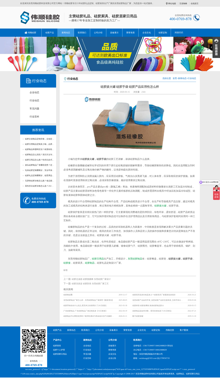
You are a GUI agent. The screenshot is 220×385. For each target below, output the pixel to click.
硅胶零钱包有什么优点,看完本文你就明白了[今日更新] (84, 305)
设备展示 (114, 33)
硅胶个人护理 (59, 350)
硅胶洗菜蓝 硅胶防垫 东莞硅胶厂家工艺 (90, 284)
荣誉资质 (130, 33)
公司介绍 (98, 33)
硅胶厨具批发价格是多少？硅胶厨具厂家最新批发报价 (154, 295)
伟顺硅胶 (32, 33)
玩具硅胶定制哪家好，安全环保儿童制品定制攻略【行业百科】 (39, 170)
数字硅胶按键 (137, 316)
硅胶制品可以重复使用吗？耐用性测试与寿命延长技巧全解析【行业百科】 (88, 316)
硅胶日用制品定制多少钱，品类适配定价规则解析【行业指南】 (39, 144)
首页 (175, 78)
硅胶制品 (90, 263)
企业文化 (146, 33)
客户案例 (184, 330)
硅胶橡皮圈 (67, 295)
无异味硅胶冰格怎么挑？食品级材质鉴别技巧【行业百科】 (39, 181)
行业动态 (34, 100)
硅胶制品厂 (112, 378)
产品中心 (57, 340)
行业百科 (34, 116)
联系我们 (82, 33)
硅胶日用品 (98, 258)
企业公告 (112, 358)
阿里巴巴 (179, 33)
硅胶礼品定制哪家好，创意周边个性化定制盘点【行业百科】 (39, 175)
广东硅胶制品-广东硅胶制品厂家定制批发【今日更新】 (85, 311)
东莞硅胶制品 (135, 258)
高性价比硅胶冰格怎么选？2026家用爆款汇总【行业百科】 (39, 186)
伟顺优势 (170, 330)
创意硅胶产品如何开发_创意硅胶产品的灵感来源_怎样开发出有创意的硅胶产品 (157, 300)
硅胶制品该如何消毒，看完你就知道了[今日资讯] (151, 311)
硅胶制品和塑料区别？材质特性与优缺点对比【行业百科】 (39, 149)
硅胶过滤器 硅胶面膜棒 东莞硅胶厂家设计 (91, 279)
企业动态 (34, 92)
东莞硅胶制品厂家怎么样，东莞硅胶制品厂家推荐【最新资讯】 (88, 300)
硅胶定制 (163, 33)
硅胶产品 (49, 33)
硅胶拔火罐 (160, 205)
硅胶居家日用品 (60, 354)
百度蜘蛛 (183, 3)
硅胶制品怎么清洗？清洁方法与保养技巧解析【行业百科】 (39, 154)
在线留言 (194, 3)
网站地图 (172, 3)
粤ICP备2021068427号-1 (135, 383)
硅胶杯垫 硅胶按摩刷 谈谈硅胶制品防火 (148, 305)
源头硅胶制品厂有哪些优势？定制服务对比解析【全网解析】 (39, 165)
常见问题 (34, 108)
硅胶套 (67, 263)
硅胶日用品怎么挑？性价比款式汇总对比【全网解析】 (39, 160)
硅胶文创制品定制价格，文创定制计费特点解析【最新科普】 (39, 139)
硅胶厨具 (57, 346)
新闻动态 (66, 33)
